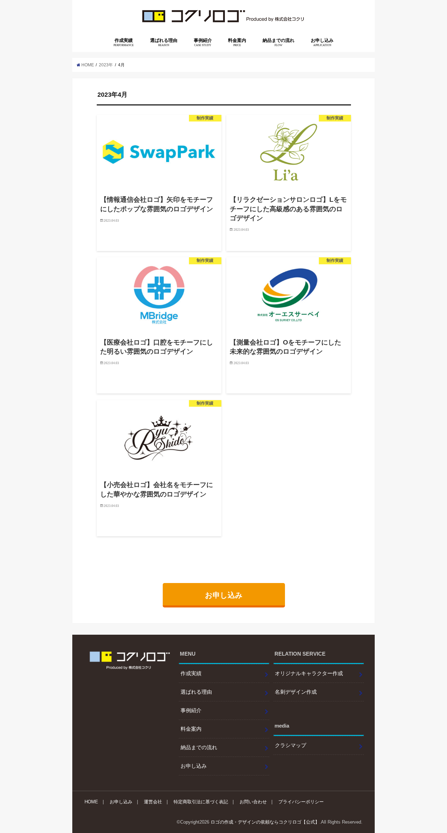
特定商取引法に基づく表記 (201, 801)
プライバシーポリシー (301, 801)
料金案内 (237, 42)
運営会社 (153, 801)
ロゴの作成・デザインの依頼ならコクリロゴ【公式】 (265, 822)
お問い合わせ (253, 801)
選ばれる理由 (163, 42)
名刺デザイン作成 (296, 692)
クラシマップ (290, 745)
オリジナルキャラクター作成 (309, 673)
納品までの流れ (278, 42)
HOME (91, 801)
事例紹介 (203, 42)
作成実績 (123, 42)
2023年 (106, 65)
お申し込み (322, 42)
